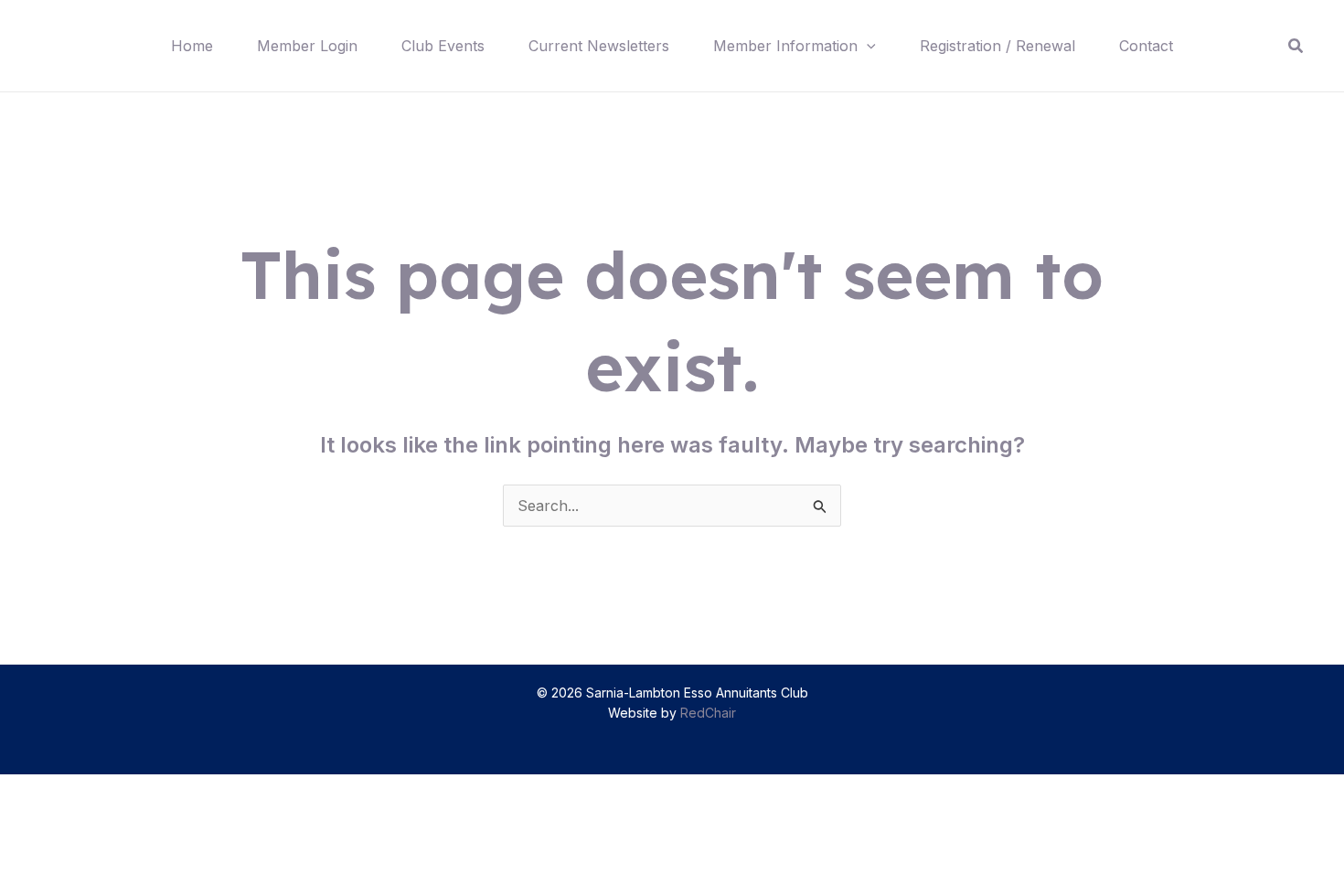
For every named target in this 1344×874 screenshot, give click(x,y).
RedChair (708, 712)
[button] (867, 45)
